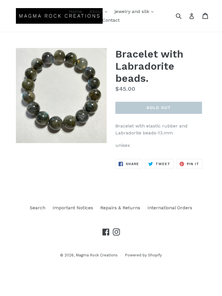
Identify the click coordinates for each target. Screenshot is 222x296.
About (99, 11)
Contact (111, 20)
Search (37, 207)
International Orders (169, 207)
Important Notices (73, 207)
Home (75, 11)
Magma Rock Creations (97, 255)
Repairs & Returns (120, 207)
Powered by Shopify (143, 255)
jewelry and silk (135, 11)
